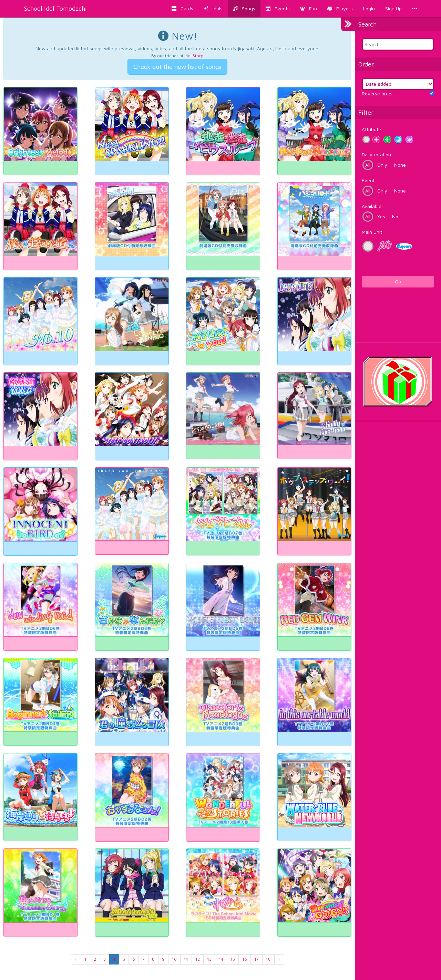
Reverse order (377, 93)
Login (369, 8)
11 (186, 959)
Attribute (371, 129)
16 (244, 959)
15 (232, 959)
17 (256, 959)
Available (371, 206)
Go (398, 281)
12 (197, 959)
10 (174, 959)
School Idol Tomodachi (55, 8)
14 (221, 959)
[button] (308, 8)
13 (209, 959)
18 (268, 959)
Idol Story (193, 55)
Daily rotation (376, 154)
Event (368, 180)
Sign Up (393, 8)
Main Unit (372, 232)
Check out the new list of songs (177, 66)
